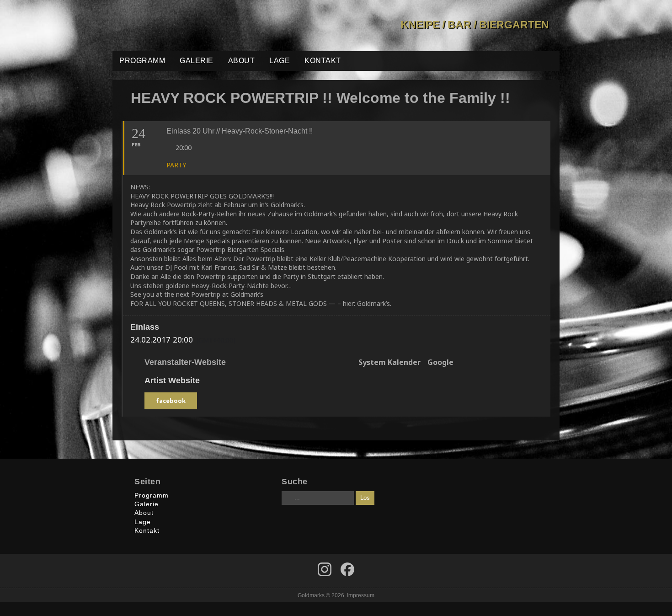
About (241, 60)
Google (440, 362)
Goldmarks (178, 25)
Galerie (196, 60)
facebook (171, 400)
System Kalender (389, 362)
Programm (142, 60)
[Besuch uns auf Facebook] (324, 569)
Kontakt (322, 60)
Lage (279, 60)
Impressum (360, 595)
